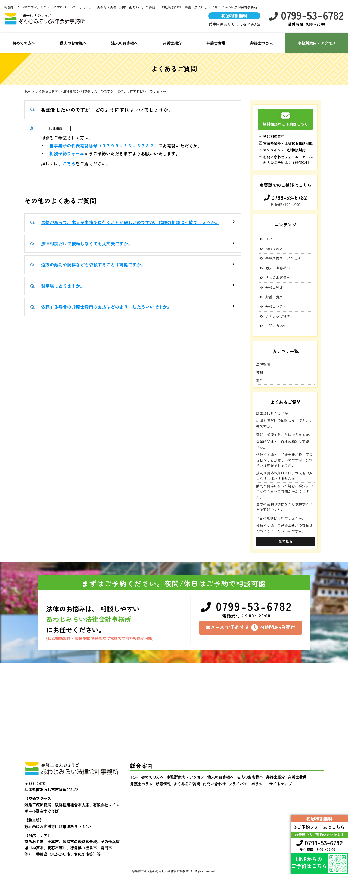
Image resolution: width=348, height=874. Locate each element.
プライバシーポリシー (247, 784)
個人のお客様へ (73, 43)
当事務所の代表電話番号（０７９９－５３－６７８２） (103, 145)
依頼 (259, 372)
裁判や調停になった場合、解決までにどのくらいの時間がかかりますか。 (284, 491)
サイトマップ (280, 784)
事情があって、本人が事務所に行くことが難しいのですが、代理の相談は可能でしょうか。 (130, 222)
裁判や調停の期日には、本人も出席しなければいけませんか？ (284, 475)
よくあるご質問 (277, 316)
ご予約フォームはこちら (321, 827)
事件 (259, 380)
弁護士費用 (215, 43)
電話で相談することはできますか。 (284, 434)
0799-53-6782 (311, 15)
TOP (268, 238)
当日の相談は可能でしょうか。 (281, 518)
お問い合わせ (276, 325)
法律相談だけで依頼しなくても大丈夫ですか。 (86, 243)
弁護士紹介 (172, 43)
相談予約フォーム (66, 153)
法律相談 (55, 128)
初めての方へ (23, 43)
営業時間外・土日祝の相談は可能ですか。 (284, 444)
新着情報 (163, 784)
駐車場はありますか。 (63, 285)
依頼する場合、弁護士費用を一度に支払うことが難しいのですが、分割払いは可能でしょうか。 (284, 460)
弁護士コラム (261, 43)
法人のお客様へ (124, 43)
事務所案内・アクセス (317, 43)
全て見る (285, 541)
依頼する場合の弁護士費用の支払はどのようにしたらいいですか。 (106, 306)
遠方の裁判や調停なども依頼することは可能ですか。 (93, 264)
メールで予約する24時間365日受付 (253, 627)
